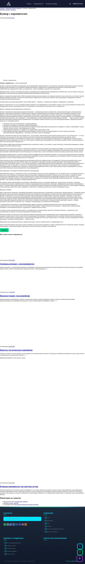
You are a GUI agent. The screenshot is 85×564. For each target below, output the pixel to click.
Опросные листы (10, 548)
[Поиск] (70, 3)
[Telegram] (7, 524)
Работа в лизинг (10, 554)
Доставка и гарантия (51, 531)
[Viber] (19, 524)
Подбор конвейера (11, 551)
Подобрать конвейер (51, 3)
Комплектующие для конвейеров (15, 296)
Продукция (49, 520)
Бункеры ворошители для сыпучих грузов (19, 486)
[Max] (10, 524)
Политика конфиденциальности (54, 529)
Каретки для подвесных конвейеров (16, 350)
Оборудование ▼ (38, 3)
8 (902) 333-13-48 (78, 3)
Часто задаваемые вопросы (13, 543)
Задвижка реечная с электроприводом (17, 264)
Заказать (29, 3)
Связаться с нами (10, 545)
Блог (47, 523)
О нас (47, 517)
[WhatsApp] (4, 524)
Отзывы (48, 526)
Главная (2, 8)
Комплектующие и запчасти (14, 8)
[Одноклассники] (25, 524)
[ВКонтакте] (22, 524)
